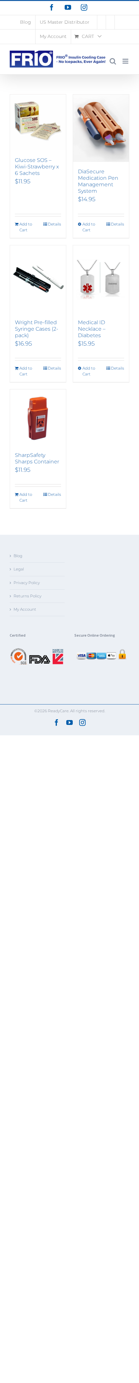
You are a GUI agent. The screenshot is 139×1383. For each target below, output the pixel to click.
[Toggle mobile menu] (126, 61)
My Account (25, 609)
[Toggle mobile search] (113, 61)
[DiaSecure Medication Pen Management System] (101, 128)
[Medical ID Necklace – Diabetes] (101, 279)
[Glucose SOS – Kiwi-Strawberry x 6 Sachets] (38, 122)
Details (54, 224)
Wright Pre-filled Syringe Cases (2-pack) (36, 328)
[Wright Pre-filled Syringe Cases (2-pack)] (38, 279)
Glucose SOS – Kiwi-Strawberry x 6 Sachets (37, 166)
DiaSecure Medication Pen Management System (98, 181)
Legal (19, 569)
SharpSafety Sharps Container (37, 458)
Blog (18, 555)
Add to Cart (25, 227)
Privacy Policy (27, 582)
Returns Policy (27, 596)
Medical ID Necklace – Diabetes (91, 328)
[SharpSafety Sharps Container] (38, 417)
